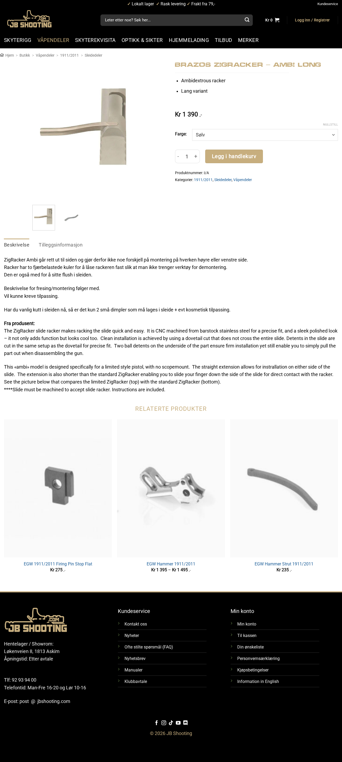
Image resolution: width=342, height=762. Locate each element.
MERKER (248, 40)
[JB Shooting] (35, 19)
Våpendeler (45, 55)
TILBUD (223, 40)
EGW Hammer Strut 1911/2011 (284, 563)
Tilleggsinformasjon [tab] (61, 245)
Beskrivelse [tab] (16, 245)
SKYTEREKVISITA (95, 40)
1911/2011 (69, 55)
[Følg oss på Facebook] (156, 723)
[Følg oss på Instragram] (163, 723)
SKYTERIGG (18, 40)
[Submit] (247, 20)
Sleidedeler (93, 55)
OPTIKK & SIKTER (142, 40)
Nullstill (330, 124)
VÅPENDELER (53, 40)
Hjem (9, 55)
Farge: (181, 134)
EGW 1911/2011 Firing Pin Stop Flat (58, 563)
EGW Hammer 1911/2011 (171, 563)
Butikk (25, 55)
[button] (312, 20)
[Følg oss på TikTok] (171, 723)
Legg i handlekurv (234, 156)
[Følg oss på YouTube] (178, 723)
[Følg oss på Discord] (185, 723)
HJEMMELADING (189, 40)
